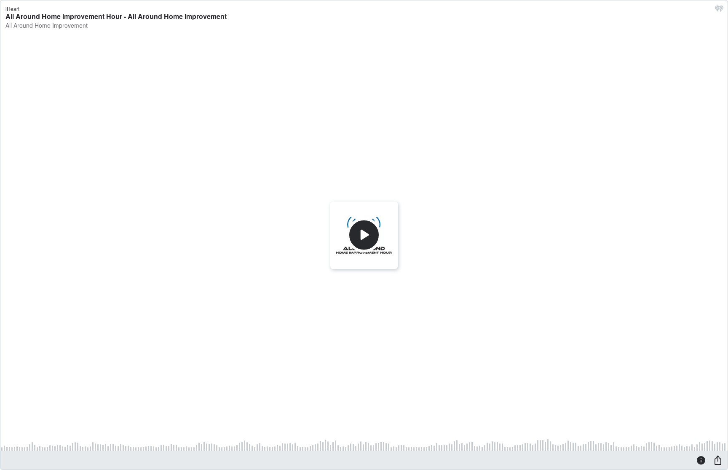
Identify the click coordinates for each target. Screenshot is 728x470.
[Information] (701, 459)
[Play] (364, 235)
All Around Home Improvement (46, 25)
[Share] (717, 459)
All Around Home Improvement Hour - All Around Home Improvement (116, 16)
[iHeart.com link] (719, 10)
